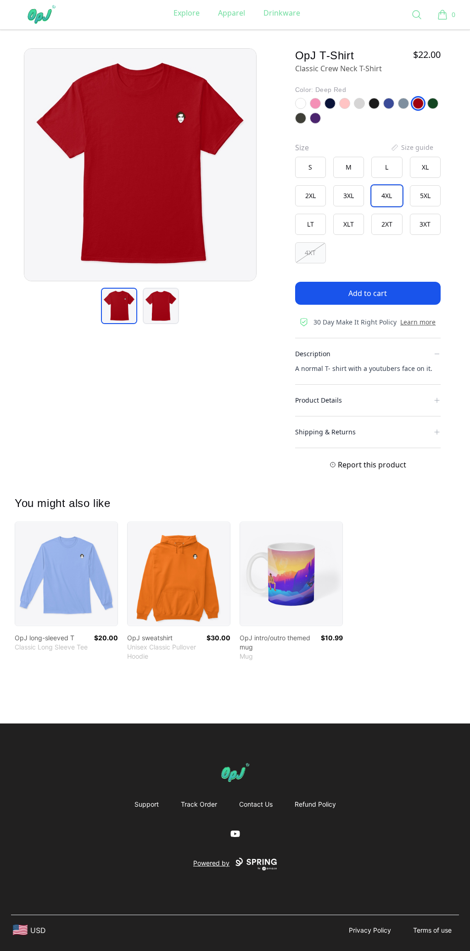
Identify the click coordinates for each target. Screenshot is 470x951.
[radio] (310, 167)
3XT (425, 224)
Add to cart (367, 293)
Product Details (318, 400)
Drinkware (281, 13)
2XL (310, 195)
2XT (386, 224)
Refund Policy (315, 804)
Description (312, 353)
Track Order (199, 804)
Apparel (231, 13)
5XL (425, 195)
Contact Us (256, 804)
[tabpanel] (140, 164)
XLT (348, 224)
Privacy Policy (370, 930)
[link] (66, 574)
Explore (186, 13)
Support (146, 804)
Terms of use (432, 930)
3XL (348, 195)
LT (310, 224)
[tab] (119, 306)
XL (425, 167)
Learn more (418, 322)
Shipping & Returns (325, 431)
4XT (310, 252)
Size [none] (302, 147)
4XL (386, 195)
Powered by (211, 863)
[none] (411, 147)
